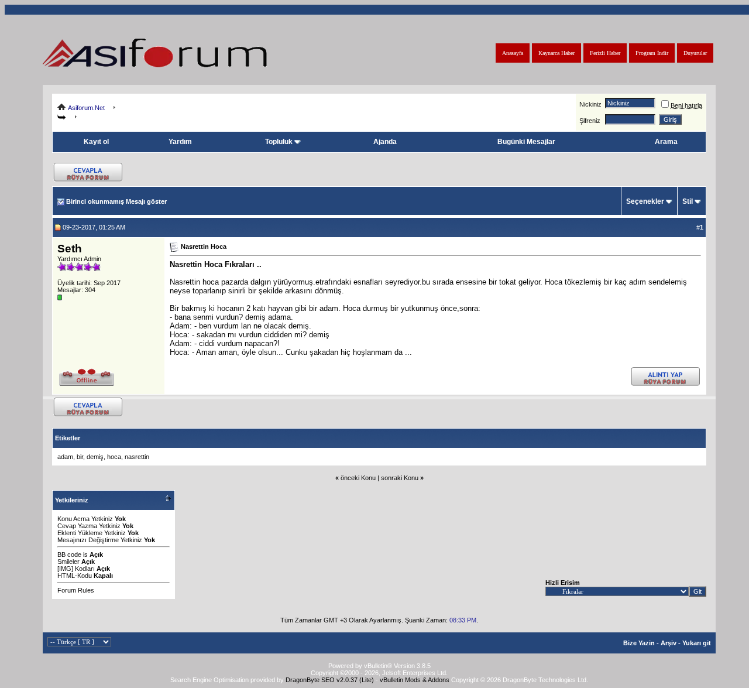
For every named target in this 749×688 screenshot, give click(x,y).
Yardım (180, 142)
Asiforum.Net (86, 107)
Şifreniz (589, 120)
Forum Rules (75, 590)
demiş (95, 456)
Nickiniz (590, 104)
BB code (69, 554)
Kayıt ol (96, 142)
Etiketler (67, 437)
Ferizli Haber (605, 53)
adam (65, 456)
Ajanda (385, 142)
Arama (666, 142)
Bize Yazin (639, 642)
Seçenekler (645, 201)
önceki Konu (358, 477)
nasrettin (137, 456)
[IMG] (65, 568)
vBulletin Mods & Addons (414, 679)
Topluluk (279, 142)
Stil (687, 201)
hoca (114, 456)
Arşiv (668, 642)
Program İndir (651, 53)
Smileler (68, 561)
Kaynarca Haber (556, 53)
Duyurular (695, 53)
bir (80, 456)
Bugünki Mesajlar (526, 142)
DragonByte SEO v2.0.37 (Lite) (330, 679)
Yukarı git (696, 642)
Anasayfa (512, 53)
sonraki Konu (399, 477)
